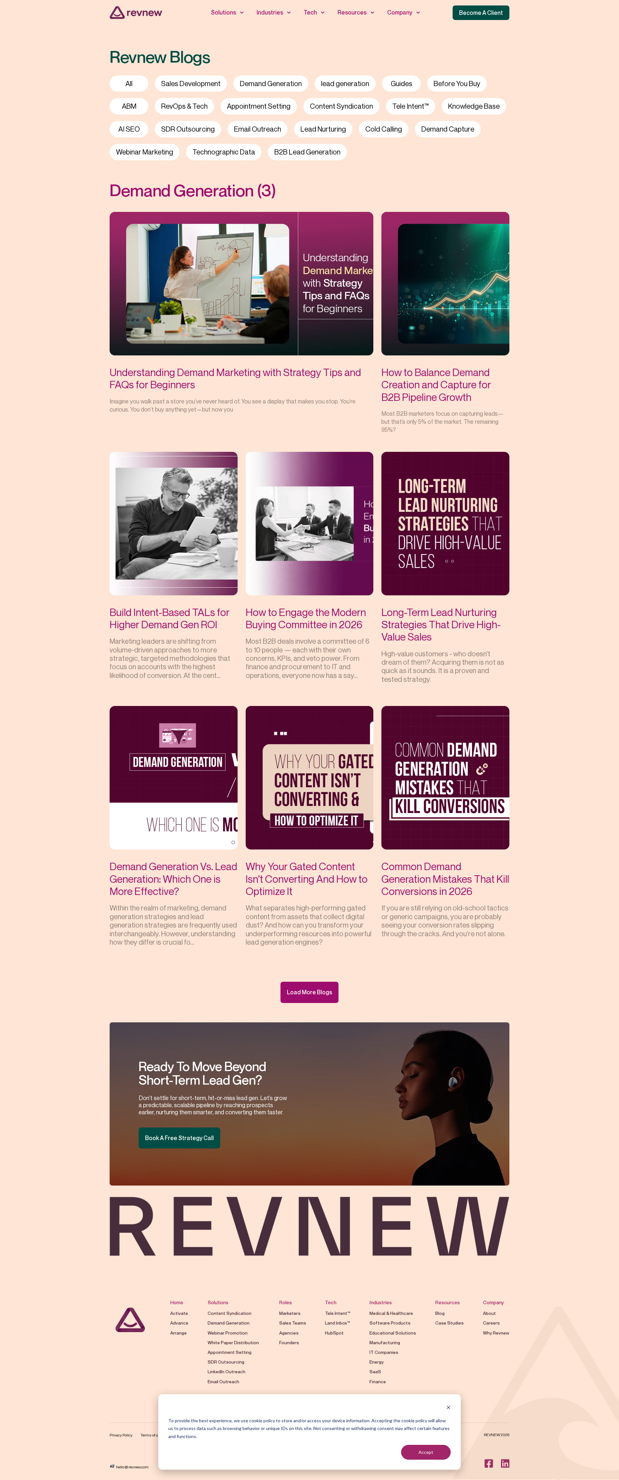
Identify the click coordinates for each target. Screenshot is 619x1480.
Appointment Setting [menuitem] (230, 1352)
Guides (401, 83)
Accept (425, 1452)
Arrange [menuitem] (178, 1333)
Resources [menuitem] (352, 12)
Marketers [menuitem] (289, 1313)
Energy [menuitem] (376, 1362)
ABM (129, 106)
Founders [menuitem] (289, 1342)
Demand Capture (447, 129)
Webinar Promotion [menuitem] (228, 1333)
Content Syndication (341, 106)
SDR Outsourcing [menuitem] (226, 1362)
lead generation (345, 83)
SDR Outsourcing (188, 129)
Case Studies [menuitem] (449, 1323)
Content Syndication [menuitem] (229, 1313)
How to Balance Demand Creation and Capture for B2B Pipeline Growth (436, 384)
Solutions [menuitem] (223, 12)
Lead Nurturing (323, 129)
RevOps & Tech (184, 106)
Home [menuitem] (176, 1302)
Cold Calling (383, 129)
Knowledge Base (474, 106)
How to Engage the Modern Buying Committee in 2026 (306, 618)
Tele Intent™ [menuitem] (337, 1313)
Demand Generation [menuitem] (229, 1323)
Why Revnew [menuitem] (496, 1333)
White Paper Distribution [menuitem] (234, 1342)
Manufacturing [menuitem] (384, 1342)
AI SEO (129, 129)
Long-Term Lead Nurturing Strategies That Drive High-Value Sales (441, 624)
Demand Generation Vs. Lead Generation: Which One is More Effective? (173, 878)
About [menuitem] (489, 1313)
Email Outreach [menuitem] (223, 1381)
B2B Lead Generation (307, 152)
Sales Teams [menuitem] (292, 1323)
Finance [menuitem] (377, 1381)
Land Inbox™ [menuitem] (337, 1323)
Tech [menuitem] (310, 12)
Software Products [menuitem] (389, 1323)
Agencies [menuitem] (289, 1333)
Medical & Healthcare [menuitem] (391, 1313)
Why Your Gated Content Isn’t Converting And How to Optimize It (307, 878)
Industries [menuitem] (270, 12)
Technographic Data (223, 152)
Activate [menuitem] (179, 1313)
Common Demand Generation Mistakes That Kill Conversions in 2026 (445, 878)
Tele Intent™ (410, 106)
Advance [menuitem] (179, 1323)
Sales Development (191, 83)
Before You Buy (457, 83)
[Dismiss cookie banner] (448, 1408)
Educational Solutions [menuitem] (392, 1333)
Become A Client (481, 12)
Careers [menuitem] (491, 1323)
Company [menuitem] (399, 12)
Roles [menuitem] (285, 1302)
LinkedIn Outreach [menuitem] (226, 1371)
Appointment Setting (258, 106)
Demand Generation (271, 83)
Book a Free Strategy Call (179, 1137)
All (129, 83)
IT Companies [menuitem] (383, 1352)
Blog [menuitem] (440, 1313)
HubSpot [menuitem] (334, 1333)
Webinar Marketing (144, 152)
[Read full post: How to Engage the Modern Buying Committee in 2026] (310, 523)
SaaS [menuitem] (375, 1371)
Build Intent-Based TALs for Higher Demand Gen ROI (170, 618)
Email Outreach (257, 129)
